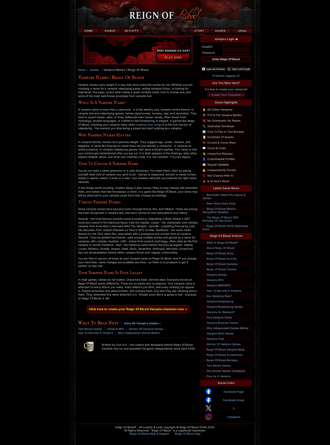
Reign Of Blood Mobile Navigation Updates (219, 210)
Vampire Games (214, 274)
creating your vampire (150, 124)
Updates (223, 164)
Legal (242, 30)
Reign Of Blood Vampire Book (223, 349)
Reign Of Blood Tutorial (219, 269)
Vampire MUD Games (218, 333)
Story (199, 30)
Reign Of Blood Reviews (220, 360)
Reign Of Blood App (188, 433)
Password (208, 52)
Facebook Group (233, 400)
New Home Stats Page (219, 203)
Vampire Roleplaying (217, 301)
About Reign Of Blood (218, 248)
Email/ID (207, 46)
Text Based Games (90, 328)
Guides (220, 30)
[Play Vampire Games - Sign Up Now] (137, 63)
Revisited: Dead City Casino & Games (223, 196)
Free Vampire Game (217, 317)
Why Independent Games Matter (139, 332)
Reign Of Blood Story (218, 253)
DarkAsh (121, 344)
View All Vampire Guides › (142, 323)
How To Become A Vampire (95, 332)
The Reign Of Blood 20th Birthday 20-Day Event (220, 219)
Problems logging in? (226, 75)
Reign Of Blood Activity (219, 258)
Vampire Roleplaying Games (222, 306)
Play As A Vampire (216, 376)
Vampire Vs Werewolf (218, 312)
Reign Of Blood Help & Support (149, 433)
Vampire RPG (115, 328)
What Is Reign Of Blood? (220, 242)
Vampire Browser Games (220, 322)
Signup (110, 30)
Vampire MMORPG (216, 285)
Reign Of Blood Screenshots (222, 354)
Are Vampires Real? (217, 296)
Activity (132, 30)
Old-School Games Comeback (223, 370)
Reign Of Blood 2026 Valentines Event (225, 227)
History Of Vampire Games (146, 328)
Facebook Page (234, 391)
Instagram (233, 416)
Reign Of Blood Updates (220, 264)
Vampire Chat (213, 338)
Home (88, 30)
